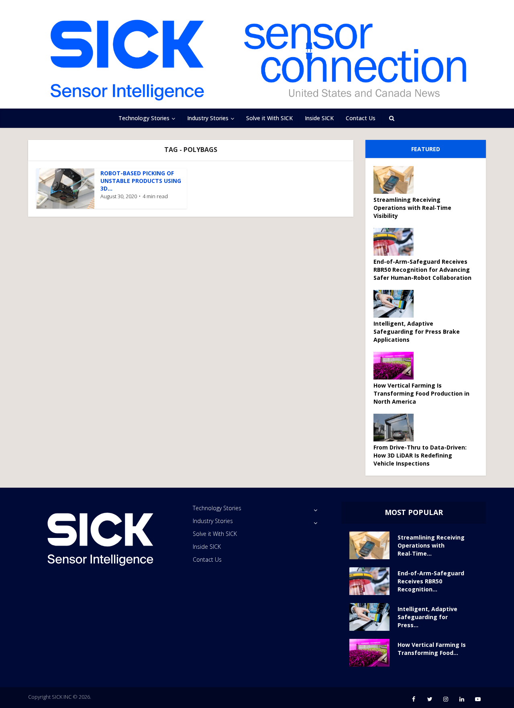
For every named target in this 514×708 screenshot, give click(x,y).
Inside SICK (319, 118)
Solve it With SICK (269, 118)
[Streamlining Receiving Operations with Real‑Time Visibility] (396, 180)
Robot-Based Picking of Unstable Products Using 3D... (140, 180)
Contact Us (360, 118)
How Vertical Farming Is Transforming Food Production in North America (421, 393)
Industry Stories (207, 118)
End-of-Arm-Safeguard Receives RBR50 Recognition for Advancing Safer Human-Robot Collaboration (422, 269)
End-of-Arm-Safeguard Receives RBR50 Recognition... (431, 581)
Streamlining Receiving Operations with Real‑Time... (431, 545)
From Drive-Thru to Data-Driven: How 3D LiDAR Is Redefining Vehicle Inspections (420, 455)
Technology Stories (143, 118)
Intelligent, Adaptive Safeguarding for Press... (427, 617)
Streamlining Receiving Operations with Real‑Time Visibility (412, 208)
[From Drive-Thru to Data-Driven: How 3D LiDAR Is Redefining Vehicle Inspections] (396, 427)
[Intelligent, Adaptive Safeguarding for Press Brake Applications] (396, 304)
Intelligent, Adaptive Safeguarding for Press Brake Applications (416, 331)
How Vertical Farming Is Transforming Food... (432, 649)
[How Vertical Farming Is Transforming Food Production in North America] (396, 366)
